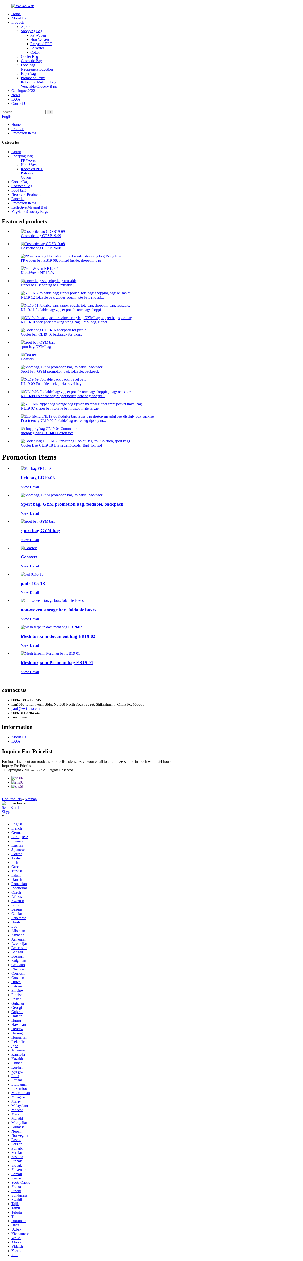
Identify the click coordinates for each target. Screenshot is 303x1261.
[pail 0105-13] (32, 574)
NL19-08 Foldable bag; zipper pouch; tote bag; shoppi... (63, 396)
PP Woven (38, 35)
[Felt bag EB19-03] (36, 468)
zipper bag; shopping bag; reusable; (47, 285)
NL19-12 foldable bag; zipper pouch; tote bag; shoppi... (62, 297)
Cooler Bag (29, 57)
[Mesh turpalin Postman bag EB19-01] (50, 653)
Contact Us (19, 103)
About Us (18, 18)
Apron (26, 27)
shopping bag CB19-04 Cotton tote (47, 433)
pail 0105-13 (33, 583)
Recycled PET (41, 44)
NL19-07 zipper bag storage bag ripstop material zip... (61, 408)
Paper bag (28, 74)
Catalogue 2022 (23, 91)
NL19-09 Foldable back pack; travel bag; (51, 384)
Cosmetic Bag (31, 61)
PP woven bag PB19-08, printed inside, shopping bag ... (63, 260)
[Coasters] (29, 548)
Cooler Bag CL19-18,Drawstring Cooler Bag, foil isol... (63, 445)
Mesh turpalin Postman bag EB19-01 (57, 662)
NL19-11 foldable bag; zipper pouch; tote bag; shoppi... (62, 310)
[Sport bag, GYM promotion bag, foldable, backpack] (62, 495)
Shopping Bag (31, 31)
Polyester (37, 48)
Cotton (35, 52)
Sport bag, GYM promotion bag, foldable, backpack (60, 371)
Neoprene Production (37, 69)
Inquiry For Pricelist (17, 766)
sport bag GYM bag (36, 347)
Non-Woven (39, 39)
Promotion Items (33, 78)
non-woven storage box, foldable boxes (58, 609)
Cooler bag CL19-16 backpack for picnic (51, 334)
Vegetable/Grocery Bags (39, 86)
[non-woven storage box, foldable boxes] (52, 601)
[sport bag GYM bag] (38, 521)
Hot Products (12, 799)
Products (17, 22)
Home (16, 14)
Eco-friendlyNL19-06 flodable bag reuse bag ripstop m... (63, 421)
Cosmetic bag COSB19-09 (41, 236)
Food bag (28, 65)
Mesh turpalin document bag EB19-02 (58, 636)
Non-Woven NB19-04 (37, 273)
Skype (6, 812)
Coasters (27, 359)
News (15, 95)
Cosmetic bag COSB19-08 (41, 248)
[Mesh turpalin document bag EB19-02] (51, 627)
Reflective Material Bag (38, 82)
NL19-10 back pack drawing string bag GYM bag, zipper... (65, 322)
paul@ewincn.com (25, 709)
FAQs (15, 99)
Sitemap (31, 799)
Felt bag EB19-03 (38, 477)
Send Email (10, 807)
